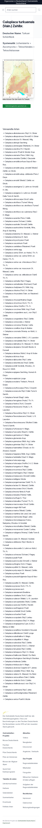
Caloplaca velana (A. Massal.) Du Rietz (20, 674)
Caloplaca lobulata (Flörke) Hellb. (18, 495)
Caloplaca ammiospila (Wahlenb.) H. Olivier (22, 146)
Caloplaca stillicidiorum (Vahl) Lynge (19, 633)
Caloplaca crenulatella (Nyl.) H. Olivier (20, 341)
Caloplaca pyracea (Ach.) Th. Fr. (18, 586)
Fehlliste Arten (8, 807)
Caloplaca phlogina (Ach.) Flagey (18, 564)
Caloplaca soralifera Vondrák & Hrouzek (21, 630)
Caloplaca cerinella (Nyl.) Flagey (18, 281)
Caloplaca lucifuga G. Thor (15, 498)
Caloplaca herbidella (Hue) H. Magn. (19, 457)
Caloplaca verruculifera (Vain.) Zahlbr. (20, 677)
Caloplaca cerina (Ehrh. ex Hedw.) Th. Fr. (21, 253)
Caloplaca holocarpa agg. (15, 460)
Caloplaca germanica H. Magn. (17, 435)
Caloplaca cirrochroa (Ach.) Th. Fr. (19, 303)
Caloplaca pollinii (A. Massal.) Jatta (19, 567)
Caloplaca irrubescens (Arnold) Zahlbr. (20, 476)
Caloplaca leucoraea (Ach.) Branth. (19, 488)
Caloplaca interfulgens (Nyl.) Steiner (19, 473)
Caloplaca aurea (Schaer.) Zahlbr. (18, 221)
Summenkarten (8, 797)
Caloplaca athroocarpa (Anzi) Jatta (19, 199)
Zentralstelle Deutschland (26, 821)
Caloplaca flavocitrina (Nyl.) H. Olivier (20, 413)
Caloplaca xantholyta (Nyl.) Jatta (18, 690)
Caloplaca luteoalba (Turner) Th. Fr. (19, 501)
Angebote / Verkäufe (31, 751)
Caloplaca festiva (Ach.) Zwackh (18, 403)
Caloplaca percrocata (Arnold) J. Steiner (21, 561)
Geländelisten (8, 793)
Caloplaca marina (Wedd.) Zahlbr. (18, 510)
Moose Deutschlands (10, 740)
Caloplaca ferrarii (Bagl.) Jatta (17, 397)
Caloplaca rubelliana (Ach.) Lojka (18, 595)
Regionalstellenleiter (30, 763)
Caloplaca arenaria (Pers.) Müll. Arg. (19, 155)
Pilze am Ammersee (10, 757)
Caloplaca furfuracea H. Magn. (17, 429)
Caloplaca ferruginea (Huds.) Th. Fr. (19, 400)
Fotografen (27, 772)
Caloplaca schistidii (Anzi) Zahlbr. (18, 611)
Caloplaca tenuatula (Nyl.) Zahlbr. (18, 649)
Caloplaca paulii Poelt (13, 558)
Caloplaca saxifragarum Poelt (17, 608)
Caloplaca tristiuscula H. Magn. (17, 664)
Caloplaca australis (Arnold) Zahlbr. (19, 224)
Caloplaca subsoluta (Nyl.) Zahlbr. (18, 642)
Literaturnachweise (10, 784)
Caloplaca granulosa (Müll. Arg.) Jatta (20, 441)
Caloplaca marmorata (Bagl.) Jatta (18, 517)
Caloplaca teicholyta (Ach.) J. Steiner (20, 646)
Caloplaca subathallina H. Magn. (18, 636)
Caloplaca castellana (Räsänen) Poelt (20, 246)
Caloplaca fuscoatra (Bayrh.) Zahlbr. (19, 432)
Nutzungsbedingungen (31, 807)
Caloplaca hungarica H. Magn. (17, 466)
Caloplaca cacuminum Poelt (16, 243)
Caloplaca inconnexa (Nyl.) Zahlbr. (19, 470)
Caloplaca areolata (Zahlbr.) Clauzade (20, 158)
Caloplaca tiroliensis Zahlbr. (16, 661)
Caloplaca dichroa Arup (14, 356)
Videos (25, 738)
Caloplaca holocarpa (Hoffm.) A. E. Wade (21, 463)
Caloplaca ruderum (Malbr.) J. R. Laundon (21, 598)
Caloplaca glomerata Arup (15, 438)
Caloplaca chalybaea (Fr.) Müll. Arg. (19, 287)
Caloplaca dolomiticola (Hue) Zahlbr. (19, 363)
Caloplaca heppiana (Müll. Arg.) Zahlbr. (20, 454)
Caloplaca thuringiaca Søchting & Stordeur (22, 658)
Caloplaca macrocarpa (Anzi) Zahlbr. (19, 504)
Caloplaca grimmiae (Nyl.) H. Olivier (19, 444)
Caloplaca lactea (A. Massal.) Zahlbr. (19, 485)
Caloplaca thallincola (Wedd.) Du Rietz (20, 655)
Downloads (7, 802)
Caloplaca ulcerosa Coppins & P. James (21, 668)
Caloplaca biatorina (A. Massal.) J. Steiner (21, 234)
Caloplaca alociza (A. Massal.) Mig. (19, 139)
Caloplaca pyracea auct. (14, 589)
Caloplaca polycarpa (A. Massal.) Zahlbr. (21, 570)
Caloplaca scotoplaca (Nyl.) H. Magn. (20, 620)
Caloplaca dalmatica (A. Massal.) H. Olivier (22, 344)
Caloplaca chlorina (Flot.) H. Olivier (19, 290)
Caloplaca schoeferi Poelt (15, 614)
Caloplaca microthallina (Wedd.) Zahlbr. (20, 526)
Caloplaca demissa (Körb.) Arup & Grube (21, 353)
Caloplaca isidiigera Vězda (15, 479)
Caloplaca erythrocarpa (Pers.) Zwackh (21, 388)
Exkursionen (27, 747)
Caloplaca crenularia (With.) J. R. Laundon (22, 337)
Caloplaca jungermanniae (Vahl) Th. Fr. (20, 482)
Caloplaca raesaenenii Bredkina (17, 592)
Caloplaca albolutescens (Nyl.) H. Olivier (21, 133)
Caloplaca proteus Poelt (14, 573)
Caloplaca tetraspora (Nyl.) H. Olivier (19, 652)
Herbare (6, 788)
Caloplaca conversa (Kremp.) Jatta (19, 325)
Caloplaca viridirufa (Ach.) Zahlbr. (18, 680)
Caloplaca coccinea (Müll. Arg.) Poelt (20, 309)
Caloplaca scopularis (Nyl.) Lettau (18, 617)
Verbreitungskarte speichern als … (16, 106)
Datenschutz (27, 803)
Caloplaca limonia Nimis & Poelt (17, 492)
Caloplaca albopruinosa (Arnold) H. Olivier (22, 136)
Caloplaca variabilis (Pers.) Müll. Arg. (19, 671)
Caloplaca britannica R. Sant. (16, 237)
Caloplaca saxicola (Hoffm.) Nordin (19, 605)
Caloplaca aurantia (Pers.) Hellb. (18, 218)
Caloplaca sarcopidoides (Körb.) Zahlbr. (21, 602)
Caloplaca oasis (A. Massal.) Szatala (19, 539)
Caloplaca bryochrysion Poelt (17, 240)
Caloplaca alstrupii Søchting (16, 143)
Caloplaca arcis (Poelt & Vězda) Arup (20, 152)
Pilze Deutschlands (10, 752)
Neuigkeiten (27, 742)
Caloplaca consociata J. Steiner (17, 322)
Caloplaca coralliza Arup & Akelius (18, 328)
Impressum (27, 798)
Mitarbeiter (27, 768)
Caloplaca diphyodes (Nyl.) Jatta (18, 359)
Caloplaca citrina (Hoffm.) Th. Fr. (18, 306)
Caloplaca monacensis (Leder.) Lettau (20, 529)
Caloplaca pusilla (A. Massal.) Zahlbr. (19, 583)
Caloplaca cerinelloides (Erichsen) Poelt (21, 284)
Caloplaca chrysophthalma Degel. (18, 300)
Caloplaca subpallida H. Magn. (17, 639)
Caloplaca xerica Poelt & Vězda (17, 699)
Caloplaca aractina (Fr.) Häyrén (17, 149)
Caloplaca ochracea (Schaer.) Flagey (20, 554)
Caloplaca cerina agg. (13, 249)
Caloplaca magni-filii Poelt (15, 507)
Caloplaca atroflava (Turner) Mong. (19, 202)
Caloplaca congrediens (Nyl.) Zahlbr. (19, 319)
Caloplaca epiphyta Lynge (15, 378)
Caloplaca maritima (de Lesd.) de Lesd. (20, 514)
